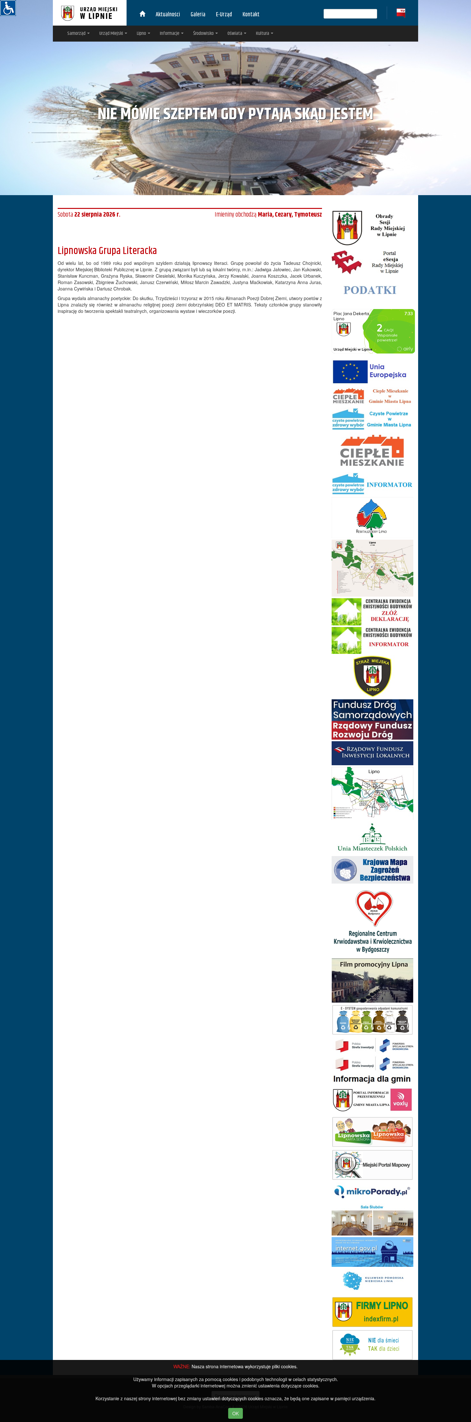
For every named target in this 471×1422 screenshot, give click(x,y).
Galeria (198, 14)
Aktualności (168, 14)
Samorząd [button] (77, 33)
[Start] (142, 14)
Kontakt (251, 14)
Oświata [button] (235, 33)
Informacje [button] (170, 33)
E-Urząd (224, 14)
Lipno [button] (142, 33)
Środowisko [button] (204, 33)
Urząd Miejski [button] (111, 33)
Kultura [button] (263, 33)
